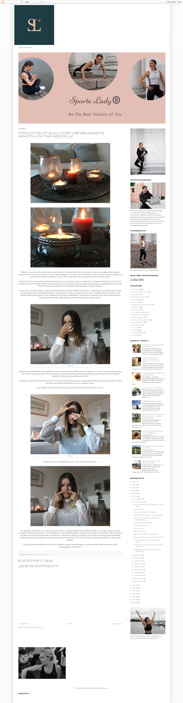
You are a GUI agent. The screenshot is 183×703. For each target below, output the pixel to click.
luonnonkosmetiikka (139, 315)
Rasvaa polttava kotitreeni (143, 523)
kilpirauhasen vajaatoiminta (141, 305)
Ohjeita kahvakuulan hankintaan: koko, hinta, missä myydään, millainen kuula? (153, 416)
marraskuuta (138, 502)
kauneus (44, 554)
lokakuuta (137, 555)
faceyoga (30, 554)
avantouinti (136, 294)
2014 (134, 591)
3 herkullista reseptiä (141, 525)
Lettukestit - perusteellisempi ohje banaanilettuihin (152, 432)
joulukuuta (138, 499)
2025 (134, 482)
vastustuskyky (137, 333)
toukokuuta (138, 570)
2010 (134, 602)
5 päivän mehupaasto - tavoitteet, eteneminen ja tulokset (151, 360)
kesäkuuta (138, 567)
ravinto (134, 327)
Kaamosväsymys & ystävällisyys (145, 512)
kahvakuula (136, 299)
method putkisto (138, 317)
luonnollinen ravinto (139, 312)
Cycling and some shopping (151, 388)
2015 (134, 588)
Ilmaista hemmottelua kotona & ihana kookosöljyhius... (147, 519)
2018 (134, 493)
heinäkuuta (138, 564)
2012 (134, 597)
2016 (134, 585)
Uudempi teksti (24, 624)
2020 (134, 488)
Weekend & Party (140, 531)
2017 (134, 496)
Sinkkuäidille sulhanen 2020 (151, 401)
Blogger (105, 688)
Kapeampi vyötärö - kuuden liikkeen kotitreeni (151, 462)
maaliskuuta (138, 575)
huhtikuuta (138, 572)
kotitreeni (135, 307)
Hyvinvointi (37, 554)
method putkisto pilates (140, 320)
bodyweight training (139, 297)
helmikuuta (138, 578)
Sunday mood (138, 509)
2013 (134, 594)
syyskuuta (138, 558)
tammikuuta (138, 581)
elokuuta (137, 561)
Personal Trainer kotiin (140, 292)
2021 (134, 485)
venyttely (135, 335)
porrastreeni (136, 325)
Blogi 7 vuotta (138, 528)
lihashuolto (136, 310)
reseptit (135, 330)
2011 (134, 599)
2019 (134, 490)
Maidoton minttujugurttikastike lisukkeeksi (149, 537)
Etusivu (70, 624)
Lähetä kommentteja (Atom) (32, 627)
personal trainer (137, 322)
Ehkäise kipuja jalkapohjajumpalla (145, 534)
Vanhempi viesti (116, 624)
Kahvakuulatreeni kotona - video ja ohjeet (148, 515)
